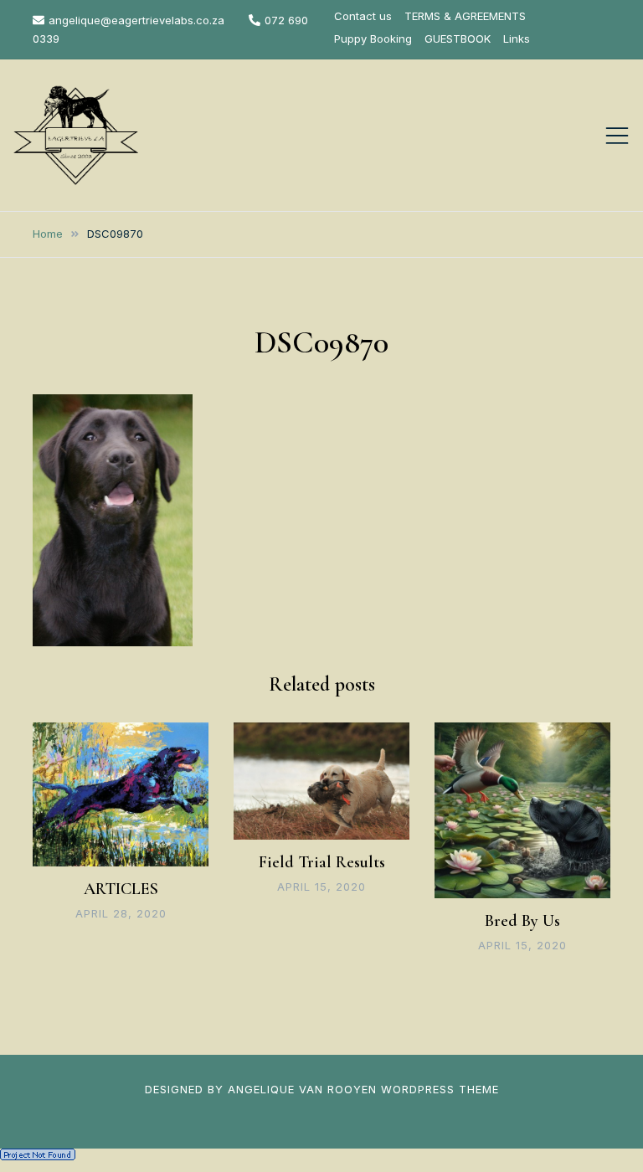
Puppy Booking (373, 38)
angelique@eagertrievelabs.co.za (136, 20)
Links (516, 38)
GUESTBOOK (457, 38)
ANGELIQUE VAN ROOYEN (302, 1089)
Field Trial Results (322, 862)
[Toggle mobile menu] (617, 135)
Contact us (363, 16)
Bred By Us (522, 921)
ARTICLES (121, 889)
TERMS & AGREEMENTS (465, 16)
